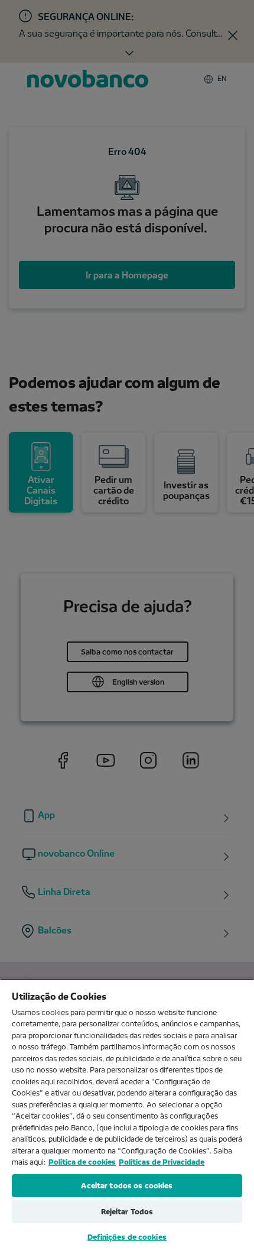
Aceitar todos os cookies (126, 1185)
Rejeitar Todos (127, 1211)
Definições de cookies (127, 1237)
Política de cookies (82, 1161)
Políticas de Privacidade (161, 1161)
